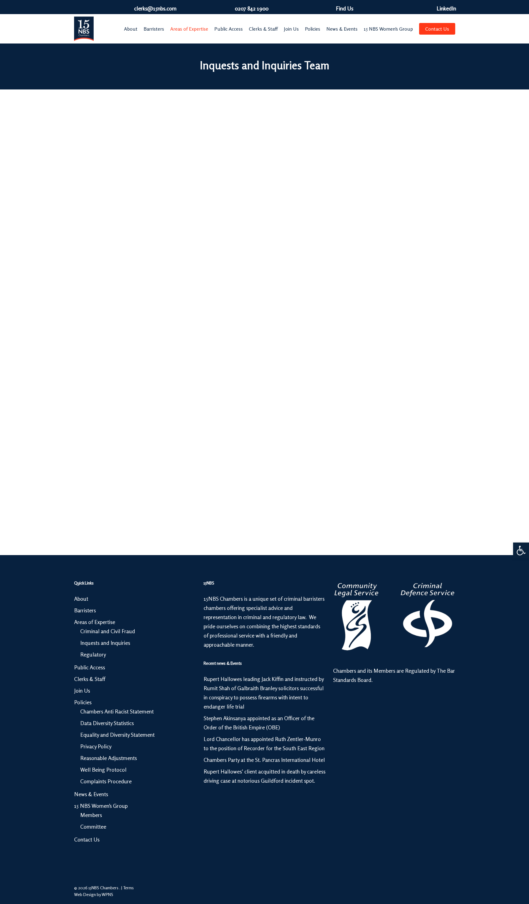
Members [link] (91, 814)
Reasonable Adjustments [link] (108, 758)
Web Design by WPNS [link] (93, 894)
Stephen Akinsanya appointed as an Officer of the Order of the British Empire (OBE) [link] (259, 723)
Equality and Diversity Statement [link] (117, 734)
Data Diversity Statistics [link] (107, 723)
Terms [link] (128, 887)
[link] (521, 550)
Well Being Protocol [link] (103, 769)
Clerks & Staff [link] (89, 678)
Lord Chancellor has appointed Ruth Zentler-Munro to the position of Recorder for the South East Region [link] (264, 743)
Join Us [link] (82, 690)
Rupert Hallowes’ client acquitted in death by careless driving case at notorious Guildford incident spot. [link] (264, 776)
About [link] (81, 598)
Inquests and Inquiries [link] (105, 642)
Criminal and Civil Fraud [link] (107, 631)
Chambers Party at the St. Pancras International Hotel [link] (264, 759)
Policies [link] (83, 702)
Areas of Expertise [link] (94, 621)
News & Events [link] (91, 794)
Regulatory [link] (93, 654)
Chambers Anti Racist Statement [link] (117, 711)
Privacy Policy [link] (95, 746)
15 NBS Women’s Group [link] (101, 805)
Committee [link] (93, 826)
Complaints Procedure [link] (106, 781)
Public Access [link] (89, 667)
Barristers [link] (85, 610)
